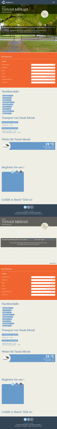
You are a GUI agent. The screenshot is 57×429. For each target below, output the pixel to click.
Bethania (5, 100)
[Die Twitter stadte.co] (12, 171)
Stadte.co (9, 2)
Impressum (26, 210)
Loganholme (6, 95)
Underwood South (50, 27)
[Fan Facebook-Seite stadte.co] (16, 171)
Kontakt (31, 210)
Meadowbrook (6, 111)
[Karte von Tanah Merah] (48, 14)
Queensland (30, 27)
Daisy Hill (5, 113)
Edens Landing (6, 102)
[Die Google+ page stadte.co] (20, 171)
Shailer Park (6, 104)
